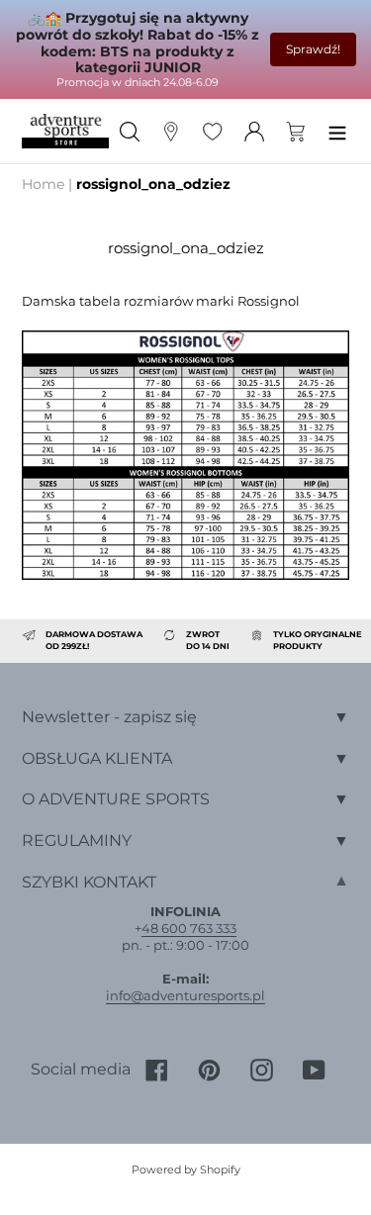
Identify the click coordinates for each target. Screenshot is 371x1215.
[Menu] (337, 131)
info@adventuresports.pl (185, 995)
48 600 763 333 (188, 928)
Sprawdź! (313, 49)
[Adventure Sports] (65, 130)
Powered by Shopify (186, 1169)
